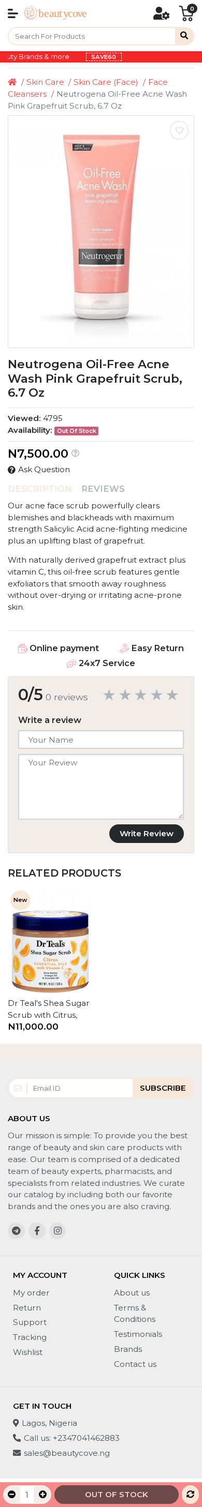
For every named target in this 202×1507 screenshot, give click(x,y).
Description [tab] (40, 489)
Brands (128, 1349)
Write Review (147, 833)
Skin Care (45, 82)
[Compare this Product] (190, 1494)
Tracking (30, 1337)
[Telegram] (16, 1231)
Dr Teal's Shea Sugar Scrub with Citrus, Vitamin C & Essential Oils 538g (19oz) (49, 1009)
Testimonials (138, 1334)
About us (132, 1293)
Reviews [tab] (103, 489)
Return (27, 1308)
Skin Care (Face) (106, 82)
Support (30, 1322)
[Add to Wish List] (179, 130)
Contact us (135, 1364)
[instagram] (57, 1231)
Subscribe (163, 1088)
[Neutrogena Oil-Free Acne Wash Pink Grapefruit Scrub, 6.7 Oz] (101, 232)
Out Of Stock (116, 1494)
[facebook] (37, 1231)
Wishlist (27, 1352)
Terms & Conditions (134, 1313)
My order (31, 1293)
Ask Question (44, 469)
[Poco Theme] (55, 13)
